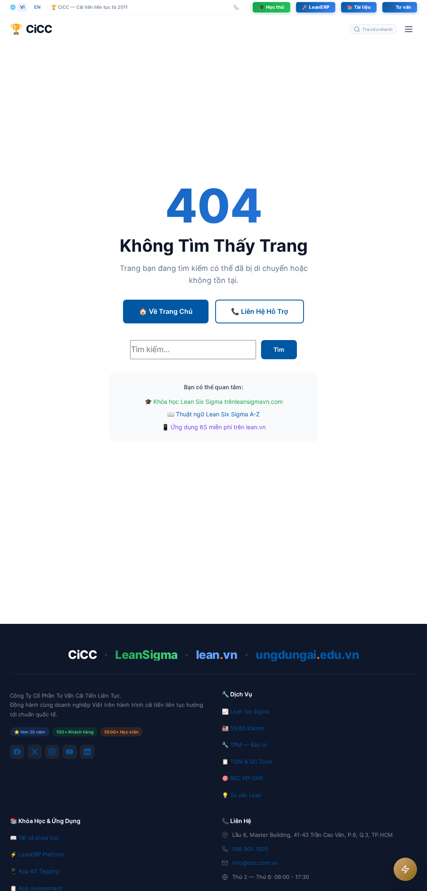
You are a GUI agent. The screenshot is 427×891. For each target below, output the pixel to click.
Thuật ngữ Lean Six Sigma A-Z (218, 414)
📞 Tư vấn (399, 7)
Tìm (279, 349)
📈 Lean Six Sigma (245, 711)
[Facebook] (17, 752)
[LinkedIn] (87, 752)
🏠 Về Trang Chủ (166, 311)
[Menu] (408, 29)
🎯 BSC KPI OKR (242, 778)
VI (22, 7)
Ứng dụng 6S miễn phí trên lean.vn (218, 426)
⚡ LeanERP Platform (37, 854)
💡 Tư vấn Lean (241, 795)
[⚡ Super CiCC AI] (405, 869)
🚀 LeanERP (315, 7)
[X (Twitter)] (35, 752)
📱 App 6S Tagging (34, 871)
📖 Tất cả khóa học (34, 837)
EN (37, 7)
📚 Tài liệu (359, 7)
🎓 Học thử (271, 7)
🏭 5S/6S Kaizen (243, 728)
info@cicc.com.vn (255, 862)
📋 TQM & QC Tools (247, 761)
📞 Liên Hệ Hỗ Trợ (259, 311)
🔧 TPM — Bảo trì (244, 744)
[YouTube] (70, 752)
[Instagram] (52, 752)
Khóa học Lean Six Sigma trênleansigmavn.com (218, 401)
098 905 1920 (250, 849)
